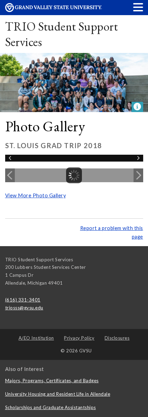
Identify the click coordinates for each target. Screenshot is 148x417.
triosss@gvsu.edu (24, 307)
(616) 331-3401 (23, 300)
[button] (138, 7)
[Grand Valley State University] (53, 10)
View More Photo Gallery (35, 195)
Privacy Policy (79, 338)
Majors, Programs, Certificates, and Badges (52, 380)
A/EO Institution (36, 338)
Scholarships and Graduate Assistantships (50, 407)
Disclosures (117, 338)
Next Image (138, 175)
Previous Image (10, 175)
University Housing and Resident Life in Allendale (57, 394)
